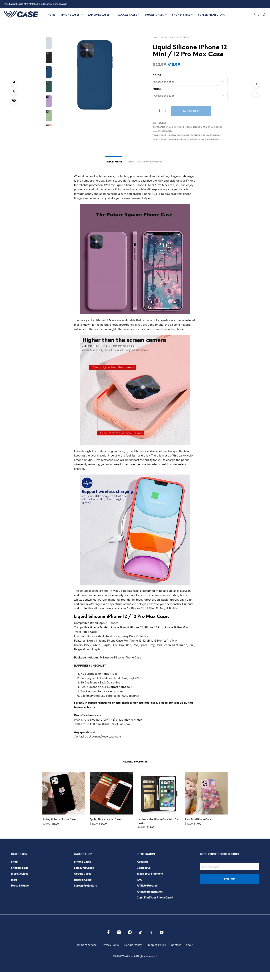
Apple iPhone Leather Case (105, 819)
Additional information (145, 162)
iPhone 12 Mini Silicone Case (174, 139)
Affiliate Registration (150, 891)
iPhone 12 (184, 37)
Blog (14, 879)
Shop (14, 861)
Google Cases (127, 15)
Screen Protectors (211, 15)
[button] (256, 15)
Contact (176, 944)
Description (113, 162)
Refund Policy (133, 944)
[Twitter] (13, 91)
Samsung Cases (98, 15)
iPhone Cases (70, 15)
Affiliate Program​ (147, 885)
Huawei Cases (154, 15)
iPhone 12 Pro (200, 127)
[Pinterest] (13, 100)
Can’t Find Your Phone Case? (155, 897)
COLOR (157, 75)
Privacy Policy (110, 944)
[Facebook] (13, 82)
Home (51, 15)
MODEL (157, 89)
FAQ (139, 879)
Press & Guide (20, 885)
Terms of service (87, 944)
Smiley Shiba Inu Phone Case (59, 819)
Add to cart (191, 111)
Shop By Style (181, 15)
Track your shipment (150, 873)
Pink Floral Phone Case (198, 819)
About (189, 944)
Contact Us (143, 867)
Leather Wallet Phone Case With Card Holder (158, 821)
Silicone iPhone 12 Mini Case (204, 139)
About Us (142, 861)
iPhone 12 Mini (184, 127)
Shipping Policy (156, 944)
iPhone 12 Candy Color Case (174, 135)
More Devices (19, 873)
